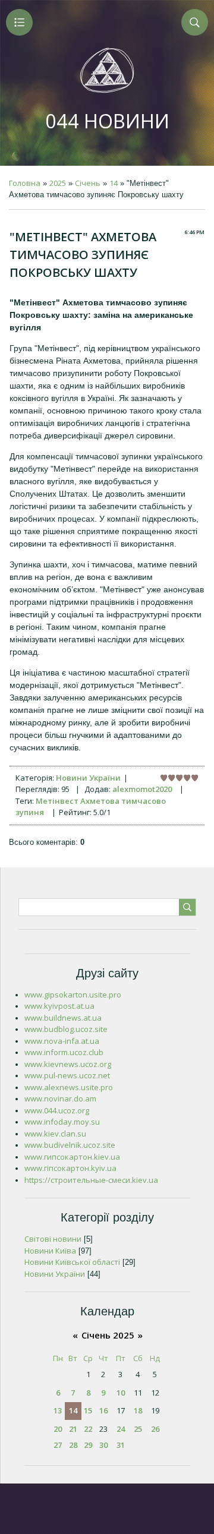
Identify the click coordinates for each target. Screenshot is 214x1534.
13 (58, 1410)
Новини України (88, 777)
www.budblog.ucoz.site (66, 1029)
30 (103, 1445)
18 (138, 1410)
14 (113, 183)
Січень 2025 (107, 1335)
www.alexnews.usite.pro (68, 1087)
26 (155, 1428)
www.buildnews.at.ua (63, 1017)
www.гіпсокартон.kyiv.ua (70, 1168)
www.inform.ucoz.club (63, 1052)
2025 (57, 183)
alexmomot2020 (142, 789)
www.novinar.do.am (60, 1098)
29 (88, 1445)
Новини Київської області (72, 1262)
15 (88, 1410)
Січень (87, 183)
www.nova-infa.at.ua (61, 1041)
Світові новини (52, 1238)
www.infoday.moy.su (62, 1121)
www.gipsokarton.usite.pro (72, 994)
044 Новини (107, 121)
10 (121, 1392)
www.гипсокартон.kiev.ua (72, 1156)
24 (121, 1428)
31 (121, 1445)
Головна (24, 183)
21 (73, 1428)
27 (58, 1445)
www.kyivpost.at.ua (59, 1005)
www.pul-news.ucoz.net (67, 1075)
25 (138, 1428)
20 (58, 1428)
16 (103, 1410)
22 (88, 1428)
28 (73, 1445)
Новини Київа (50, 1250)
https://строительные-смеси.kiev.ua (91, 1180)
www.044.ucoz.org (56, 1110)
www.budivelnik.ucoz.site (69, 1145)
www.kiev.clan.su (55, 1133)
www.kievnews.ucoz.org (67, 1064)
